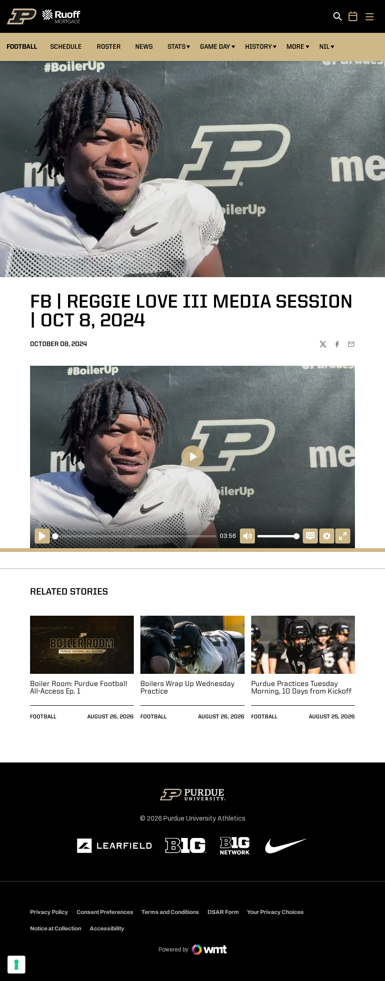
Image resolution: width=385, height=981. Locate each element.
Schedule (66, 47)
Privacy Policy (49, 912)
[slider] (134, 536)
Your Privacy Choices (275, 912)
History (258, 47)
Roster (109, 47)
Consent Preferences (105, 912)
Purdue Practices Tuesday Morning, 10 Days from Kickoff (301, 687)
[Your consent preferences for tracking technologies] (16, 964)
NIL (324, 47)
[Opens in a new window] (114, 845)
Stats (176, 47)
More (295, 47)
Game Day (215, 47)
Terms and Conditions (170, 912)
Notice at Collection (55, 928)
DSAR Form (223, 912)
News (144, 47)
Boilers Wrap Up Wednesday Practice (187, 687)
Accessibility (107, 928)
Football (43, 717)
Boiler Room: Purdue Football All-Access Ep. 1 (78, 687)
